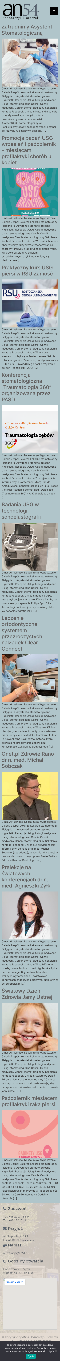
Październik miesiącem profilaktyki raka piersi (29, 1101)
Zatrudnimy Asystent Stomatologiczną (27, 30)
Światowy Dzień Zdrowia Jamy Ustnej (27, 994)
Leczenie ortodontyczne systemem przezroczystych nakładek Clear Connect (22, 633)
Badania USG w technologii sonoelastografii (21, 510)
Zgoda (31, 1356)
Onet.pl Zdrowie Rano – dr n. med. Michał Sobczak (30, 760)
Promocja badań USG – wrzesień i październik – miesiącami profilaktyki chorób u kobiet (29, 150)
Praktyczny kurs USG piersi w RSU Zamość (27, 270)
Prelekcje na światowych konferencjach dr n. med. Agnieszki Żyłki (27, 876)
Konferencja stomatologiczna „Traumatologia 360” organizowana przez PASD (26, 387)
